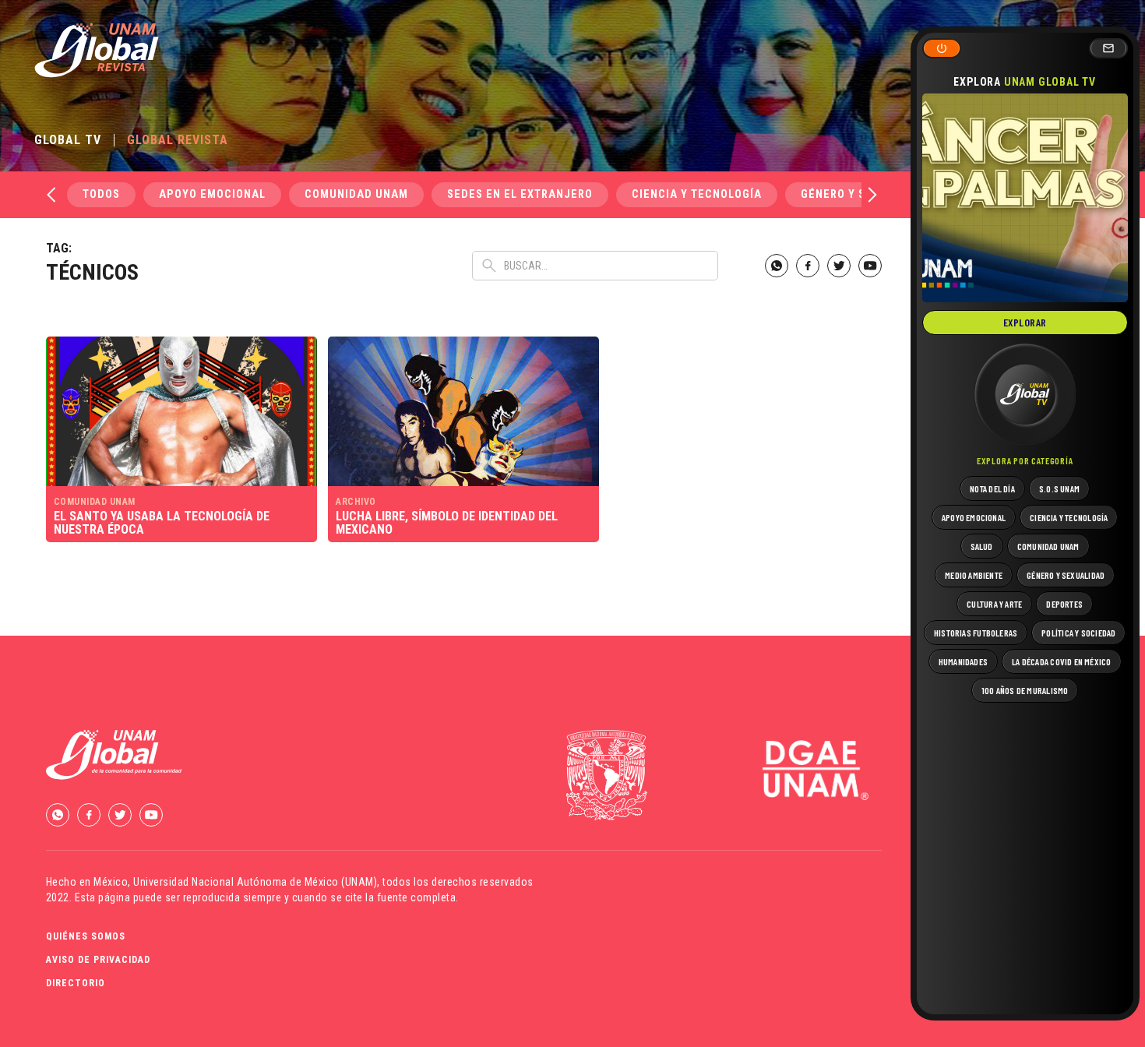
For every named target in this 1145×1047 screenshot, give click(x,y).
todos (101, 194)
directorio (75, 983)
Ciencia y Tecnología (697, 194)
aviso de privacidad (98, 959)
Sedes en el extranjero (520, 194)
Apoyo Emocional (212, 194)
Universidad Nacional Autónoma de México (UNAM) (255, 882)
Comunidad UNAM (356, 194)
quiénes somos (85, 936)
